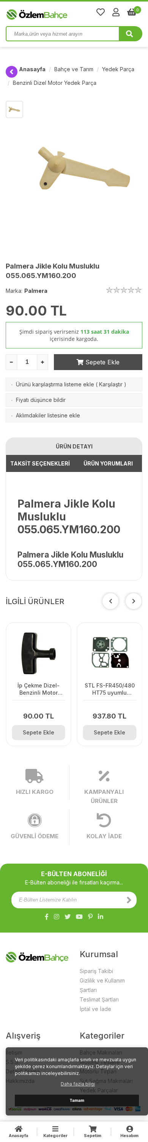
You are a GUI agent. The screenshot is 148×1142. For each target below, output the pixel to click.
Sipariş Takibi (96, 971)
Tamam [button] (76, 1100)
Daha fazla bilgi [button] (78, 1084)
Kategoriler (55, 1135)
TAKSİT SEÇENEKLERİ (40, 463)
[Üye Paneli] (116, 12)
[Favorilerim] (100, 12)
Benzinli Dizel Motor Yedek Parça (54, 83)
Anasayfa (32, 69)
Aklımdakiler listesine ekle (48, 415)
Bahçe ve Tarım (73, 69)
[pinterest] (90, 916)
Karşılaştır (111, 384)
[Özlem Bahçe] (61, 12)
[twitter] (67, 916)
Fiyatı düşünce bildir (41, 400)
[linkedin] (100, 916)
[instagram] (56, 916)
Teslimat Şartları (99, 999)
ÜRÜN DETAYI (74, 446)
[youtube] (79, 916)
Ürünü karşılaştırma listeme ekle (55, 384)
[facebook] (46, 916)
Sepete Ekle (101, 362)
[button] (134, 601)
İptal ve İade (95, 1009)
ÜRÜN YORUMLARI (108, 463)
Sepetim (92, 1135)
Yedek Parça (118, 69)
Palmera (35, 290)
